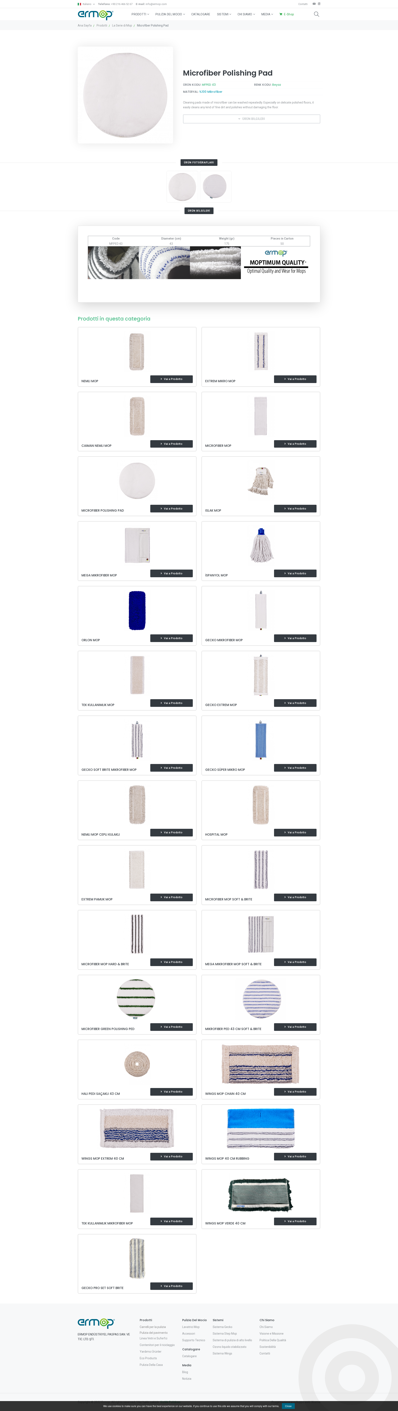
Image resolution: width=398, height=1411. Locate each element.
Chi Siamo (245, 14)
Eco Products (148, 1358)
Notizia (186, 1378)
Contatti (303, 4)
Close (288, 1406)
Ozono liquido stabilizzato (229, 1346)
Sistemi (222, 14)
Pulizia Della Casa (151, 1364)
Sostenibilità (268, 1346)
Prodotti (139, 14)
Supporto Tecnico (193, 1340)
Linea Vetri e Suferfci (153, 1338)
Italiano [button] (87, 4)
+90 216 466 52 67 (115, 4)
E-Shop (289, 14)
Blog (185, 1372)
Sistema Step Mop (225, 1333)
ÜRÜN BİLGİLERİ (253, 118)
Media (266, 14)
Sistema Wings (222, 1353)
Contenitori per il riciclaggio (157, 1345)
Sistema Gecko (222, 1327)
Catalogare (200, 14)
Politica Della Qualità (273, 1340)
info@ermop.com (151, 4)
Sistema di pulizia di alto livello (232, 1340)
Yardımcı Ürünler (150, 1351)
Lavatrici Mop (191, 1327)
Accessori (188, 1333)
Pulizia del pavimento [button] (154, 1332)
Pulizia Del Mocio (168, 14)
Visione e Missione (272, 1333)
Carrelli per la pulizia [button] (153, 1327)
